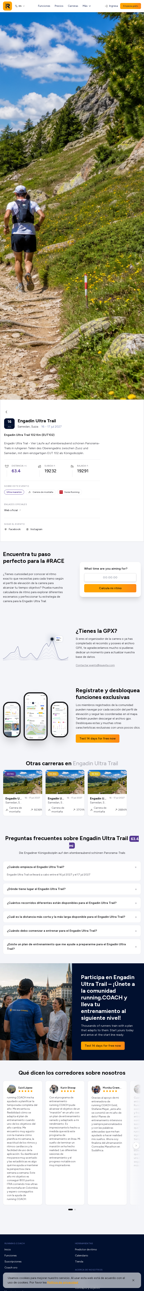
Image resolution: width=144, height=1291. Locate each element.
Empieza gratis (130, 6)
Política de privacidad (62, 1282)
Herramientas (84, 1243)
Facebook (15, 529)
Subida (48, 465)
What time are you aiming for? (105, 568)
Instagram (36, 529)
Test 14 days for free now (98, 738)
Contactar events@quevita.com (95, 665)
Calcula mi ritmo (110, 588)
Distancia (17, 465)
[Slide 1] (70, 1209)
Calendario (81, 1255)
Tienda (79, 1261)
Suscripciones (13, 1261)
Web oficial (11, 510)
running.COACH (14, 1243)
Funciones (44, 6)
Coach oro (10, 1267)
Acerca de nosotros (89, 1269)
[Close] (133, 1280)
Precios (59, 6)
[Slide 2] (75, 1209)
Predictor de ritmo (86, 1249)
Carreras (73, 6)
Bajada (81, 465)
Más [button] (85, 6)
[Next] (136, 1145)
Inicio (7, 1249)
